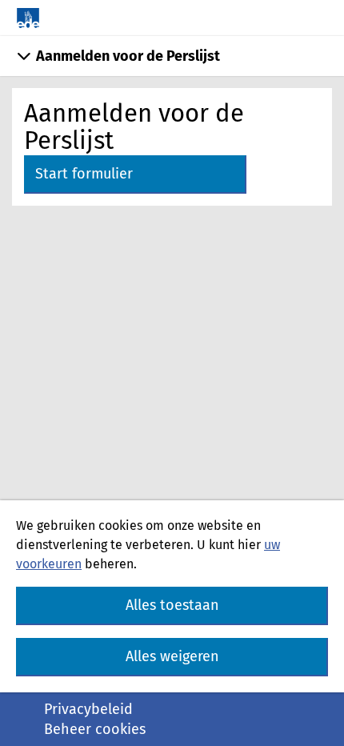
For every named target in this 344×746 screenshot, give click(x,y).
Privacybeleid (88, 709)
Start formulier (84, 173)
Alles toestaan (172, 605)
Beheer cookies (95, 729)
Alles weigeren (172, 656)
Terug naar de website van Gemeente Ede (28, 18)
